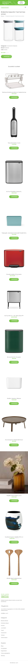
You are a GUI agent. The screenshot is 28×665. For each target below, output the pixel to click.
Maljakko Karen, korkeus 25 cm (14, 495)
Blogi (2, 646)
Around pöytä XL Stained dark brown (14, 439)
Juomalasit (3, 628)
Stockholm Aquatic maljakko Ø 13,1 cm (14, 537)
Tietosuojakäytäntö (5, 653)
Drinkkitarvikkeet (5, 623)
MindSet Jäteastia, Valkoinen (14, 398)
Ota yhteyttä (4, 648)
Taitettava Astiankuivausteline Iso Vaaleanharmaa (14, 92)
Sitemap (3, 655)
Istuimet (2, 625)
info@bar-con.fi (4, 613)
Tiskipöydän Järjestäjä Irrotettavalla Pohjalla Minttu (14, 233)
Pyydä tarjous (21, 2)
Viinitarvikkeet (4, 637)
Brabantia (15, 45)
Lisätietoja (6, 56)
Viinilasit (3, 635)
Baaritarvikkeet (4, 620)
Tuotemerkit (9, 45)
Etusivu (2, 16)
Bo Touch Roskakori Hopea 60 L (14, 191)
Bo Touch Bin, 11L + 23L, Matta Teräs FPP (14, 315)
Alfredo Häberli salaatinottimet (14, 578)
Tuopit (2, 630)
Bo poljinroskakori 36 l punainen (14, 274)
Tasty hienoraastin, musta (14, 143)
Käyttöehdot (4, 650)
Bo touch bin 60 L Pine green (14, 357)
